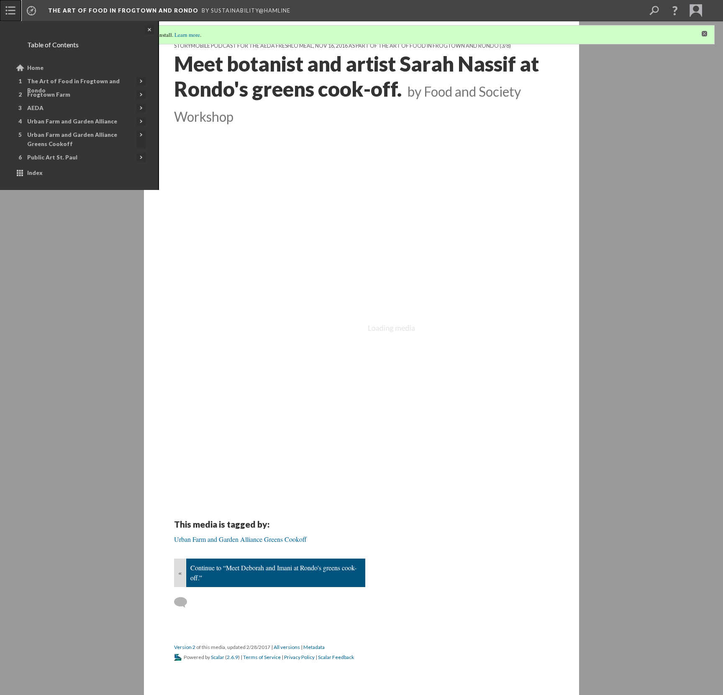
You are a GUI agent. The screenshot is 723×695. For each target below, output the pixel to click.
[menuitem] (10, 10)
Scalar (217, 657)
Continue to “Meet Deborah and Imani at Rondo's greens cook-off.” (273, 572)
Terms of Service (262, 657)
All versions (287, 647)
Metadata (314, 647)
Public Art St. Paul (52, 157)
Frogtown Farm (48, 94)
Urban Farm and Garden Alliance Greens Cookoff (72, 139)
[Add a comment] (184, 602)
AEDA (35, 108)
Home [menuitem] (35, 67)
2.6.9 (232, 657)
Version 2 (184, 647)
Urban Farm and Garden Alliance (72, 121)
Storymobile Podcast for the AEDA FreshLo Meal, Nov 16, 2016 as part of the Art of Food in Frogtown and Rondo (336, 46)
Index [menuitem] (35, 172)
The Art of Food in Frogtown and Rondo (73, 86)
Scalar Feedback (336, 657)
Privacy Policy (299, 657)
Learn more (187, 34)
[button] (674, 10)
